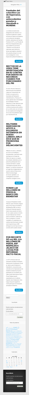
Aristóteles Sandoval (12, 330)
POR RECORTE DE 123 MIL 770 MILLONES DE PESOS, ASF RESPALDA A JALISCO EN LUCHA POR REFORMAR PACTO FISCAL (14, 245)
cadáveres (19, 331)
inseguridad (15, 339)
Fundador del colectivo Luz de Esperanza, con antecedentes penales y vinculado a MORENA (13, 18)
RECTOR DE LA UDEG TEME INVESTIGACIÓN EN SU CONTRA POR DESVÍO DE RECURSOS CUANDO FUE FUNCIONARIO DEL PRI (14, 74)
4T (7, 328)
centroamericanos (18, 332)
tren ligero (11, 347)
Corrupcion (14, 333)
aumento (14, 331)
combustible (8, 333)
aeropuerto (10, 328)
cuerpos (19, 333)
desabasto (9, 334)
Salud (19, 344)
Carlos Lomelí (10, 332)
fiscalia (9, 337)
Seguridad (9, 346)
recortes (12, 344)
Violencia (17, 347)
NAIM (20, 343)
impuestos (18, 338)
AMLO (16, 327)
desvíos (13, 334)
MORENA (9, 343)
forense (12, 337)
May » (11, 367)
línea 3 (12, 340)
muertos (14, 343)
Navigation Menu (15, 4)
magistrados (16, 340)
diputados (17, 334)
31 (16, 365)
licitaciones (8, 340)
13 (7, 362)
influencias (8, 339)
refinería (16, 344)
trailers (13, 346)
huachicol (11, 338)
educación (8, 335)
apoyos (8, 329)
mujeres (17, 343)
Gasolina (16, 337)
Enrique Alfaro (13, 335)
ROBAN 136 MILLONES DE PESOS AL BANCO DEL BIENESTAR (13, 192)
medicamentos (9, 342)
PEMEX (7, 344)
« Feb (7, 367)
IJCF (15, 338)
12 (21, 361)
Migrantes (15, 342)
